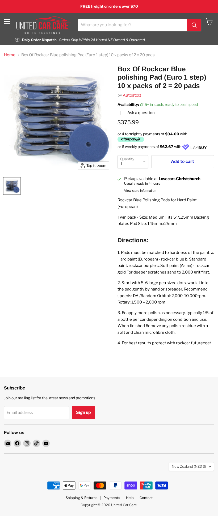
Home (9, 55)
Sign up (83, 412)
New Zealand (189, 466)
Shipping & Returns (82, 498)
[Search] (194, 25)
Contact (146, 498)
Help (130, 498)
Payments (111, 498)
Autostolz (132, 95)
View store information (140, 191)
